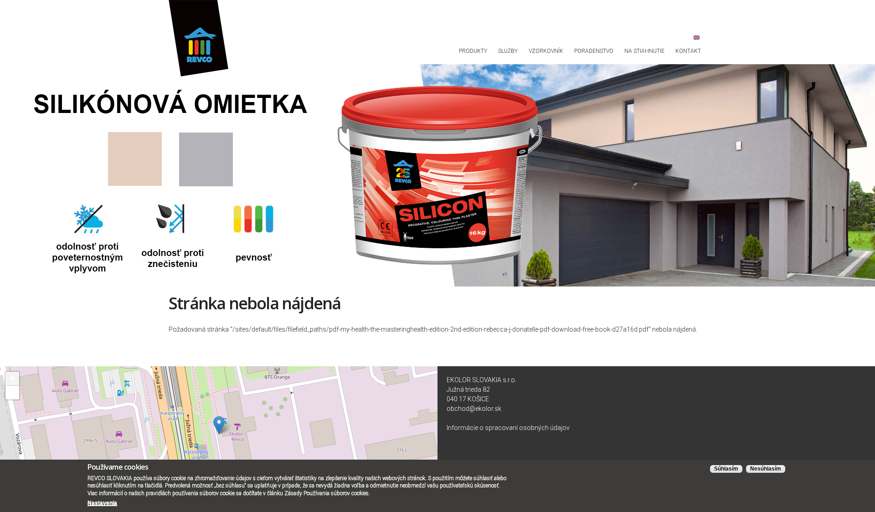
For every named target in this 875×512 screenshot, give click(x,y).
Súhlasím (726, 469)
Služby (508, 51)
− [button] (12, 392)
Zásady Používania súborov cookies (326, 493)
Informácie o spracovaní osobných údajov (508, 427)
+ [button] (12, 378)
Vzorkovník (546, 51)
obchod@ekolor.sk (474, 408)
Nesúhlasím (765, 469)
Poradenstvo (593, 51)
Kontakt (688, 51)
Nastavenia (102, 503)
